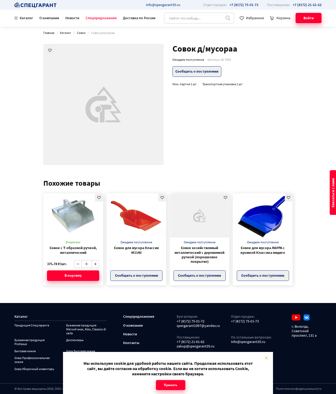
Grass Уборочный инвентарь (34, 369)
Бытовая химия (25, 351)
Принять (170, 385)
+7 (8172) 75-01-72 (190, 321)
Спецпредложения (101, 18)
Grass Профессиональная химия (32, 360)
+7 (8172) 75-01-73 (245, 321)
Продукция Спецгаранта (31, 325)
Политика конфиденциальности (299, 389)
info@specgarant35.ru (163, 4)
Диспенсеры (74, 340)
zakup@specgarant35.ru (195, 346)
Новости (72, 18)
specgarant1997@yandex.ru (198, 326)
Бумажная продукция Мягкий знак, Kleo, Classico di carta (86, 329)
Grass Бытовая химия (80, 351)
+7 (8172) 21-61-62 (190, 342)
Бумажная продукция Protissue (29, 342)
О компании (49, 18)
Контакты (131, 343)
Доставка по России (139, 18)
